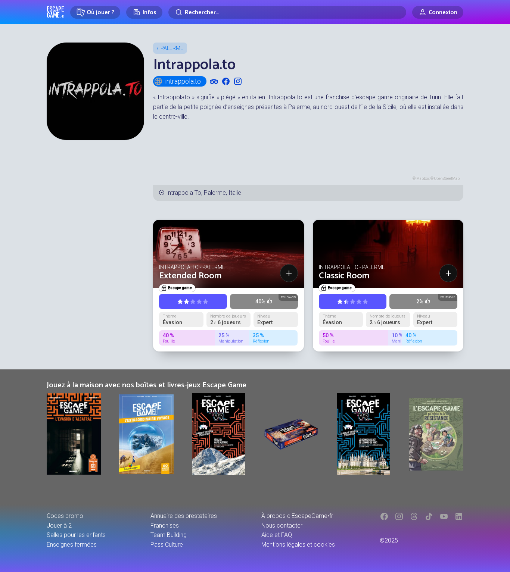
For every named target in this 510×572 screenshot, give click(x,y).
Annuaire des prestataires (183, 515)
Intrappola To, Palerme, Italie (203, 192)
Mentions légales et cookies (298, 544)
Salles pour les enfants (76, 534)
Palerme (172, 48)
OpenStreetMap (447, 178)
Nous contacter (281, 525)
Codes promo (65, 515)
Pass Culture (166, 544)
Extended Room (190, 276)
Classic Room (344, 276)
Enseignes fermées (72, 544)
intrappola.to (183, 81)
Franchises (164, 525)
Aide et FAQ (276, 534)
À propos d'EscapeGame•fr (297, 515)
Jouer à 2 (59, 525)
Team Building (168, 534)
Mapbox (423, 178)
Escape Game (55, 12)
